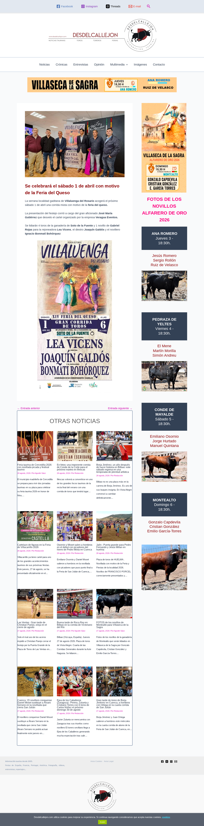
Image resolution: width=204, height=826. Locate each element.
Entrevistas (80, 64)
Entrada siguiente (120, 408)
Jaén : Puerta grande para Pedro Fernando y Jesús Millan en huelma (113, 547)
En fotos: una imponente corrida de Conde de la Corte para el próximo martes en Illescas (74, 467)
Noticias (44, 64)
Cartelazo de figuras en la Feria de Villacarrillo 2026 (34, 546)
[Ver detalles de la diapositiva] (164, 286)
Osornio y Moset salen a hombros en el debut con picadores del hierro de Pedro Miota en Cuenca (74, 547)
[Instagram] (171, 761)
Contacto (159, 64)
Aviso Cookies (96, 761)
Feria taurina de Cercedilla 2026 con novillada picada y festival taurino (34, 467)
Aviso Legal (108, 761)
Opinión (99, 64)
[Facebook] (162, 761)
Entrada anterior (28, 408)
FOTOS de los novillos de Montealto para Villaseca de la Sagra (112, 624)
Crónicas (61, 64)
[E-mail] (175, 761)
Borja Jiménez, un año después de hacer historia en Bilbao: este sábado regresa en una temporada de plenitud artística (113, 468)
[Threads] (166, 761)
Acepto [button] (102, 822)
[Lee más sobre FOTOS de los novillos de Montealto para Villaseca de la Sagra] (114, 603)
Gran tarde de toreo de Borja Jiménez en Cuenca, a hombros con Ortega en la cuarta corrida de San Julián (113, 704)
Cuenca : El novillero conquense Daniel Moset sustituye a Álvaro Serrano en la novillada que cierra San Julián (34, 704)
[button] (149, 6)
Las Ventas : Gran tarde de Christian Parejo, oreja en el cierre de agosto (32, 624)
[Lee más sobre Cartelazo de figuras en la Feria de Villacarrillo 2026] (35, 525)
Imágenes (140, 64)
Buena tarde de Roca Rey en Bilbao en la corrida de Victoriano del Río (74, 624)
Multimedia (117, 64)
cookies (166, 817)
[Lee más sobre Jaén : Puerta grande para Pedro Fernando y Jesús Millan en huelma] (114, 525)
